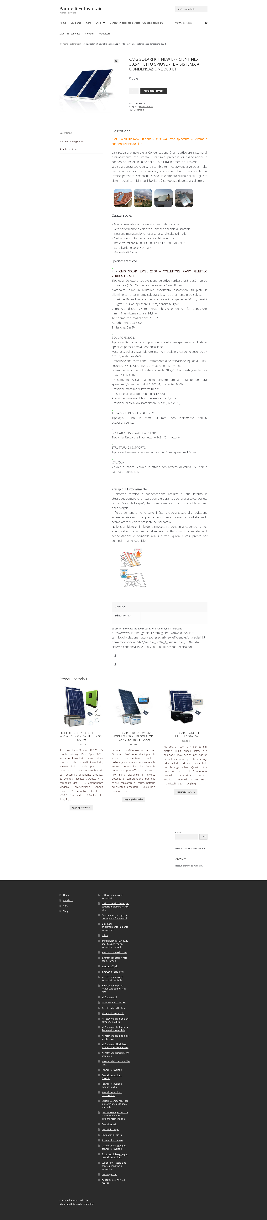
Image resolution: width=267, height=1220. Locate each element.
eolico (105, 935)
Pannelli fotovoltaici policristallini (112, 1094)
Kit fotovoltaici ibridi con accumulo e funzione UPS (115, 1046)
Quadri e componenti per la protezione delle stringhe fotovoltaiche (115, 1115)
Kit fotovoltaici (109, 997)
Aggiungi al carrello (154, 90)
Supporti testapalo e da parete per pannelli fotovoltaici (114, 1166)
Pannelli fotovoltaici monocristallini (112, 1085)
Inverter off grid (110, 966)
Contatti (89, 33)
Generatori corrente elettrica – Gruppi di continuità (137, 22)
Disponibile (139, 109)
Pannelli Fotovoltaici (82, 8)
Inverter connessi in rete (114, 952)
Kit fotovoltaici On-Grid (114, 1008)
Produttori (104, 33)
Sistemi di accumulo (112, 1140)
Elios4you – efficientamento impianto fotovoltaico (115, 927)
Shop (98, 22)
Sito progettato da (69, 1204)
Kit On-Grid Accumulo (113, 1013)
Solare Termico (77, 44)
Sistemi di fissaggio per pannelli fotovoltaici (114, 1147)
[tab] (81, 133)
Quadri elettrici (109, 1124)
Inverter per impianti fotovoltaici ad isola (112, 978)
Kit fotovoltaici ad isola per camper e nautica (115, 1020)
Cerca (178, 832)
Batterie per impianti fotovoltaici (112, 896)
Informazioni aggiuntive (72, 141)
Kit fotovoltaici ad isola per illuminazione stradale (115, 1029)
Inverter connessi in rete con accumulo (114, 959)
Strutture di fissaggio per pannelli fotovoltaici (115, 1156)
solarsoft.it (88, 1204)
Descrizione (66, 132)
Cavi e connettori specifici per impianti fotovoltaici (115, 917)
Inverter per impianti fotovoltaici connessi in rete (114, 988)
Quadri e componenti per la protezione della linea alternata (115, 1104)
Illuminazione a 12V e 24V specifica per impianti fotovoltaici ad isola (115, 944)
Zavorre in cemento (70, 33)
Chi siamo (76, 22)
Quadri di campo (110, 1129)
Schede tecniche (68, 149)
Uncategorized (109, 1174)
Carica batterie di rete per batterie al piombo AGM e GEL (115, 906)
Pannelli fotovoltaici (112, 1069)
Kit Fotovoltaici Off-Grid (114, 1002)
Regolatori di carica (112, 1134)
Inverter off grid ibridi (113, 971)
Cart (88, 22)
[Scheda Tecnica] (174, 615)
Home (63, 22)
